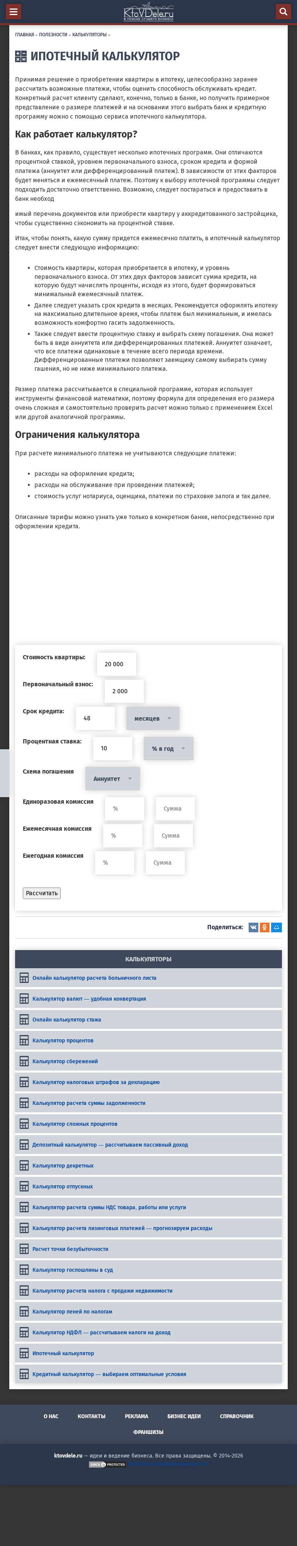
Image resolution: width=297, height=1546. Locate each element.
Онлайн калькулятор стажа (66, 1019)
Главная (24, 34)
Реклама (136, 1416)
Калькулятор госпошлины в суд (72, 1269)
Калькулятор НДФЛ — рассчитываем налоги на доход (101, 1332)
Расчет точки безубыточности (70, 1248)
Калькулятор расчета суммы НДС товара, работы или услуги (109, 1207)
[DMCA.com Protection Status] (107, 1464)
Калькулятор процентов (63, 1040)
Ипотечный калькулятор (63, 1353)
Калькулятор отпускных (62, 1186)
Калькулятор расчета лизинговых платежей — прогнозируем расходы (122, 1228)
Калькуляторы (89, 34)
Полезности (53, 34)
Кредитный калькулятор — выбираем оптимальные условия (109, 1374)
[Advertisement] (148, 591)
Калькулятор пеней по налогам (72, 1311)
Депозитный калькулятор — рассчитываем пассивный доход (110, 1144)
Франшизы (148, 1432)
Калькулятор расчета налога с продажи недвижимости (102, 1290)
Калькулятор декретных (63, 1165)
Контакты (92, 1416)
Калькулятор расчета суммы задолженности (88, 1102)
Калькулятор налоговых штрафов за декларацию (96, 1082)
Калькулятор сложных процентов (75, 1123)
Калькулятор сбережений (65, 1061)
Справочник (237, 1416)
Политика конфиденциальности (168, 1464)
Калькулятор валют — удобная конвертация (89, 998)
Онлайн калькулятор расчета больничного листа (94, 977)
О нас (51, 1416)
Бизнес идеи (184, 1416)
